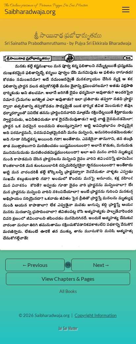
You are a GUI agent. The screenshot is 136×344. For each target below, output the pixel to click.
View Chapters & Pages (68, 278)
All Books (68, 291)
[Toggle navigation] (125, 9)
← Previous (35, 265)
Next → (101, 265)
